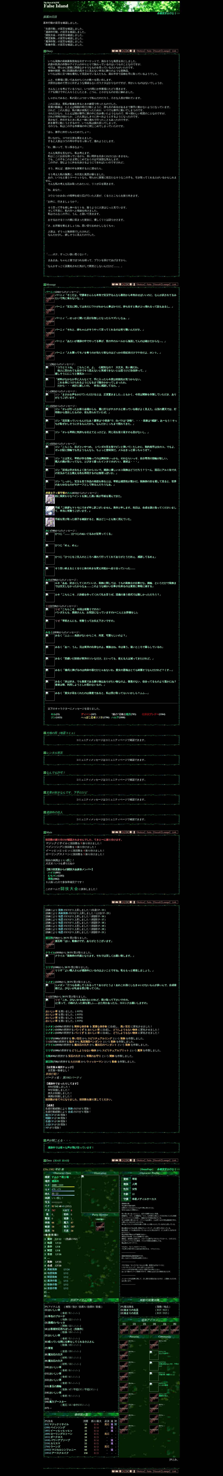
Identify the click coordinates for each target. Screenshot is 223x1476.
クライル (50, 952)
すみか (55, 1177)
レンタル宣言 (54, 752)
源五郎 (49, 938)
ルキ (48, 580)
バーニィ (50, 292)
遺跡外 (55, 1181)
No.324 (164, 1352)
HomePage (146, 1169)
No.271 (163, 1384)
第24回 (57, 1160)
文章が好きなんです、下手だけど (66, 792)
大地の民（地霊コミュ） (61, 732)
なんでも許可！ (55, 772)
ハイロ (51, 872)
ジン (48, 406)
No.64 (167, 1373)
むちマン (53, 875)
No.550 (169, 1364)
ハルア (115, 717)
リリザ (49, 967)
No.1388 (163, 1395)
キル (53, 714)
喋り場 (65, 1177)
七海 (48, 1056)
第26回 (65, 1160)
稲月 (121, 714)
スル (59, 493)
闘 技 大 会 (69, 889)
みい (48, 530)
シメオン (50, 982)
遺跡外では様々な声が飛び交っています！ (71, 1147)
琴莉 (50, 879)
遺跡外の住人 (54, 812)
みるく (49, 632)
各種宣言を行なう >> (168, 13)
